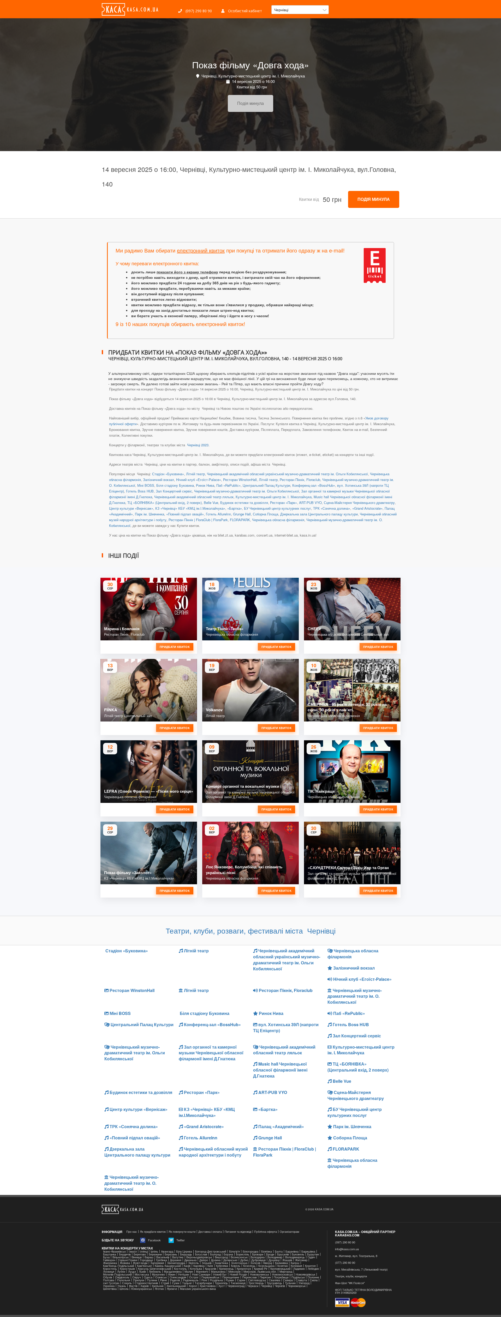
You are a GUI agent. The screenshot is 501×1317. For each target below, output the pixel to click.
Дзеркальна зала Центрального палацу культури (319, 514)
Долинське (230, 1260)
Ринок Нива (205, 485)
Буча (106, 1257)
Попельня (123, 1280)
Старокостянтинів (146, 1283)
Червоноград (236, 1285)
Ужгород (304, 1283)
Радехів (175, 1280)
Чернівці (266, 1285)
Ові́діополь (122, 1277)
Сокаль (127, 1283)
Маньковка (218, 1271)
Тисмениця (238, 1283)
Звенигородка (176, 1262)
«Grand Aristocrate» (367, 508)
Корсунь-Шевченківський (154, 1268)
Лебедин (313, 1268)
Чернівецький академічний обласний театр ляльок (194, 496)
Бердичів (125, 1254)
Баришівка (308, 1251)
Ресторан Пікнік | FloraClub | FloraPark (198, 519)
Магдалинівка (173, 1271)
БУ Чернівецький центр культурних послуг (277, 508)
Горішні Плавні (127, 1260)
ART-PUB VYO (310, 502)
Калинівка (281, 1262)
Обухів (107, 1277)
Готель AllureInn (218, 514)
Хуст (221, 1285)
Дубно (244, 1260)
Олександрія (178, 1277)
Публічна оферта (265, 1231)
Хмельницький (176, 1285)
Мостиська (142, 1274)
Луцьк (132, 1271)
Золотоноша (239, 1262)
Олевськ (161, 1277)
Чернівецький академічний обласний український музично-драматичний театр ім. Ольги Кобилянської (287, 473)
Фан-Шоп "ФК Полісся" (350, 1283)
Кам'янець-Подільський (118, 1265)
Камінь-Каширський (168, 1265)
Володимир (274, 1257)
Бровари (257, 1254)
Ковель (235, 1265)
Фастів (133, 1285)
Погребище (281, 1277)
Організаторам (289, 1231)
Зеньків (207, 1262)
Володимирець (295, 1257)
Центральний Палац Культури (266, 485)
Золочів (255, 1262)
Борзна (228, 1254)
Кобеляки (222, 1265)
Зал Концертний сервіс (174, 491)
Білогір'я (234, 1251)
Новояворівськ (305, 1274)
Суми (175, 1283)
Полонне (313, 1277)
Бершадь (186, 1254)
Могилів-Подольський (117, 1274)
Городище (146, 1260)
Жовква (125, 1262)
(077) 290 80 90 (345, 1262)
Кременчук (244, 1268)
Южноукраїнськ (141, 1288)
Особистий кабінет (244, 10)
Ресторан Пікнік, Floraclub (300, 479)
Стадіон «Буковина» (168, 473)
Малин (188, 1271)
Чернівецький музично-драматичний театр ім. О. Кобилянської (354, 996)
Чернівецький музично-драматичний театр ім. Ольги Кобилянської (246, 491)
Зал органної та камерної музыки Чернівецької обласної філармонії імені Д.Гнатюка (211, 1053)
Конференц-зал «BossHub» (313, 485)
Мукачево (158, 1274)
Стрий (165, 1283)
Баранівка (292, 1251)
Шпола (124, 1288)
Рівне (163, 1280)
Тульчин (290, 1283)
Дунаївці (274, 1260)
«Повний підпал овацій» (185, 514)
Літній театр (195, 473)
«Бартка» (234, 508)
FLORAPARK (240, 519)
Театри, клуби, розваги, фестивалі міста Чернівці (251, 930)
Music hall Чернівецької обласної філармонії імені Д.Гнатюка (280, 1070)
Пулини (152, 1280)
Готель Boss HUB (140, 491)
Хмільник (158, 1285)
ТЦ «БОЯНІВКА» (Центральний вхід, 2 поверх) (164, 502)
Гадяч (311, 1257)
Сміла (314, 1280)
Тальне (187, 1283)
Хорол (193, 1285)
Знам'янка (221, 1262)
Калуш (295, 1262)
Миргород (285, 1271)
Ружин (230, 1280)
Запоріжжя (157, 1262)
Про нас (131, 1231)
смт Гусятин (111, 1283)
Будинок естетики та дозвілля (244, 502)
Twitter (180, 1240)
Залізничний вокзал (158, 479)
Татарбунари (203, 1283)
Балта (279, 1251)
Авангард (167, 1251)
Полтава (108, 1280)
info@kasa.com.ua (347, 1249)
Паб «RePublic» (228, 485)
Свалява (274, 1280)
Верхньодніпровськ (199, 1257)
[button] (300, 9)
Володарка (257, 1257)
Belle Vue (211, 502)
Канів (187, 1265)
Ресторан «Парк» (283, 502)
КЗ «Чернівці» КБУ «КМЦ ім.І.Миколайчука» (190, 508)
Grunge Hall (242, 514)
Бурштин (313, 1254)
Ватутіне (177, 1257)
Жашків (287, 1260)
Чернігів (280, 1285)
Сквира (288, 1280)
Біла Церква (184, 1251)
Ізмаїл (133, 1251)
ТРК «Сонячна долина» (331, 508)
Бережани (155, 1254)
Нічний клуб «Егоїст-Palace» (198, 479)
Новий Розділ (238, 1274)
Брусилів (283, 1254)
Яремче (172, 1288)
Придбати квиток (175, 647)
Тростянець (256, 1283)
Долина (215, 1260)
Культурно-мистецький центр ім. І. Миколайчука (274, 496)
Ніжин (171, 1274)
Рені (204, 1280)
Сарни (241, 1280)
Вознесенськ (239, 1257)
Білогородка (250, 1251)
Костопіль (180, 1268)
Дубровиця (258, 1260)
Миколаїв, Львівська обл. (260, 1271)
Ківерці (267, 1262)
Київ (210, 1265)
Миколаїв (234, 1271)
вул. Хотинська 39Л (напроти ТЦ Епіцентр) (286, 1027)
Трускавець (274, 1283)
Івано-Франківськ (114, 1251)
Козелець (249, 1265)
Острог (194, 1277)
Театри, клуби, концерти (351, 1276)
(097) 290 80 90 (198, 10)
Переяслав (249, 1277)
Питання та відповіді (238, 1231)
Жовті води (140, 1262)
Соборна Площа (265, 514)
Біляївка (266, 1251)
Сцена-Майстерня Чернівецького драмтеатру (359, 502)
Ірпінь (154, 1251)
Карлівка (199, 1265)
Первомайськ (210, 1277)
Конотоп (310, 1265)
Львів (142, 1271)
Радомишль (191, 1280)
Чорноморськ (297, 1285)
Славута (301, 1280)
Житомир (301, 1260)
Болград (215, 1254)
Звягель (193, 1262)
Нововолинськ (259, 1274)
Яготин (159, 1288)
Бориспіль (242, 1254)
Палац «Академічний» (280, 1126)
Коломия (296, 1265)
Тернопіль (221, 1283)
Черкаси (252, 1285)
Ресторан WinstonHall (240, 479)
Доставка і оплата (210, 1231)
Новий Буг (220, 1274)
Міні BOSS (145, 485)
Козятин (282, 1265)
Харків (144, 1285)
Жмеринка (110, 1262)
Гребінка (161, 1260)
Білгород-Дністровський (210, 1251)
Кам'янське (144, 1265)
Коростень (110, 1268)
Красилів (210, 1268)
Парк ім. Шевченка (149, 514)
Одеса (148, 1277)
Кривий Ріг (260, 1268)
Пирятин (265, 1277)
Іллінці (144, 1251)
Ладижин (299, 1268)
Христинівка (208, 1285)
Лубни (121, 1271)
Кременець (226, 1268)
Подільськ (298, 1277)
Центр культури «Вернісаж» (131, 508)
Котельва (196, 1268)
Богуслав (201, 1254)
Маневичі (202, 1271)
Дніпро (203, 1260)
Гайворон (109, 1260)
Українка (109, 1285)
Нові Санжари (201, 1274)
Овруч (136, 1277)
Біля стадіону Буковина (175, 485)
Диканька (190, 1260)
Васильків (162, 1257)
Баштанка (109, 1254)
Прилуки (138, 1280)
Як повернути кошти (182, 1231)
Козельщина (266, 1265)
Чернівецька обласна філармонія (278, 519)
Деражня (175, 1260)
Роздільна (216, 1280)
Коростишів (127, 1268)
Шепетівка (110, 1288)
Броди (270, 1254)
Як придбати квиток (153, 1231)
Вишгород (221, 1257)
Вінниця (137, 1257)
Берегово (140, 1254)
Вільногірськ (120, 1257)
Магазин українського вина (198, 1288)
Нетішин (183, 1274)
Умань (121, 1285)
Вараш (149, 1257)
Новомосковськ (282, 1274)
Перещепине (230, 1277)
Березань (171, 1254)
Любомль (155, 1271)
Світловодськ (257, 1280)
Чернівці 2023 (197, 444)
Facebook (154, 1240)
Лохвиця (108, 1271)
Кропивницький (280, 1268)
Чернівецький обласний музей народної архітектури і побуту (213, 1152)
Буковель (298, 1254)
